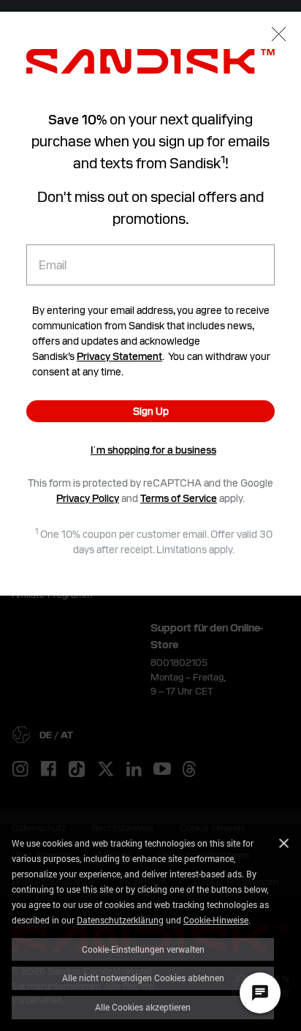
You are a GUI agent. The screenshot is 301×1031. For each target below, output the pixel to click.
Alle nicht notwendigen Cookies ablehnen (143, 977)
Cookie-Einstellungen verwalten (143, 949)
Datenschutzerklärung (120, 920)
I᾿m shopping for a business (153, 450)
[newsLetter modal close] (278, 35)
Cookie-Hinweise (215, 920)
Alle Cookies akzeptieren (143, 1007)
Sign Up (151, 411)
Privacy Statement (119, 356)
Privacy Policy (87, 498)
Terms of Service (178, 498)
